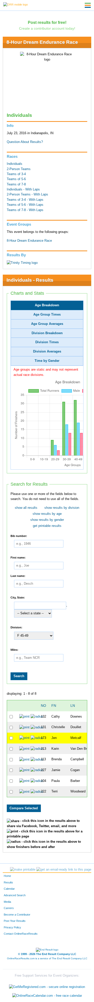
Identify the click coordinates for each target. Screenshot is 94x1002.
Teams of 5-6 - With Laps (25, 205)
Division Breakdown (47, 333)
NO (43, 706)
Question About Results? (25, 142)
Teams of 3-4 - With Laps (25, 200)
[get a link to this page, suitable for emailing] (63, 869)
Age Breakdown (47, 305)
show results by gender (47, 520)
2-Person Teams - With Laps (27, 194)
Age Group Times (47, 314)
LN (72, 706)
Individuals (14, 164)
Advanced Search (15, 895)
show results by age (47, 514)
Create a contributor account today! (47, 28)
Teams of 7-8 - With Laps (25, 210)
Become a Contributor (17, 914)
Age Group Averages (47, 324)
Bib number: (19, 535)
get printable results (47, 526)
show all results (26, 508)
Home (7, 875)
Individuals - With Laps (23, 189)
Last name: (18, 575)
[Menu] (88, 5)
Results (8, 882)
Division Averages (47, 351)
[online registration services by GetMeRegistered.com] (47, 985)
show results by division (61, 508)
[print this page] (22, 869)
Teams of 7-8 (16, 184)
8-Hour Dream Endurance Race (42, 42)
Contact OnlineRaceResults (21, 933)
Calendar (9, 888)
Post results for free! (47, 22)
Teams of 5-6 (16, 179)
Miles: (14, 649)
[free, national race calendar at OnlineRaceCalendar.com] (47, 995)
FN (53, 706)
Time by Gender (47, 361)
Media (7, 901)
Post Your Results (15, 920)
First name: (18, 557)
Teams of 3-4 (16, 174)
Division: (16, 627)
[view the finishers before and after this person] (37, 716)
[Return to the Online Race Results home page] (15, 4)
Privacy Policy (12, 927)
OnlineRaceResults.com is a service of (47, 958)
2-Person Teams (19, 169)
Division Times (47, 342)
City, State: (18, 597)
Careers (9, 908)
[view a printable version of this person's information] (24, 716)
